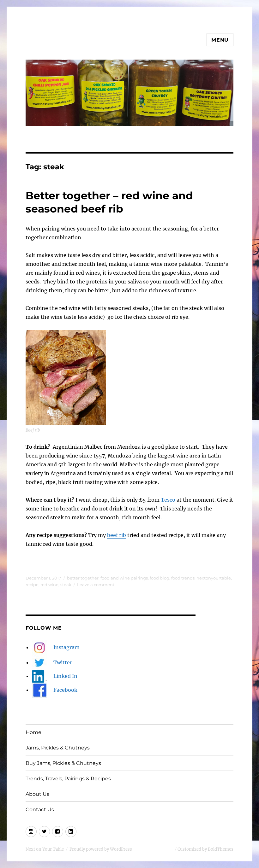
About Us (37, 794)
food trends (183, 577)
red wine (49, 584)
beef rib (116, 535)
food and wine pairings (124, 577)
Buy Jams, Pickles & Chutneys (63, 763)
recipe (32, 584)
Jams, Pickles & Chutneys (58, 748)
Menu (220, 40)
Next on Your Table (45, 849)
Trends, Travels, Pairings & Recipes (68, 779)
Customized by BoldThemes (205, 849)
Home (33, 732)
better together (83, 577)
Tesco (168, 500)
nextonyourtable (213, 577)
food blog (159, 577)
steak (65, 584)
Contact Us (40, 810)
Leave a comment (95, 584)
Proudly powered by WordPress (100, 849)
